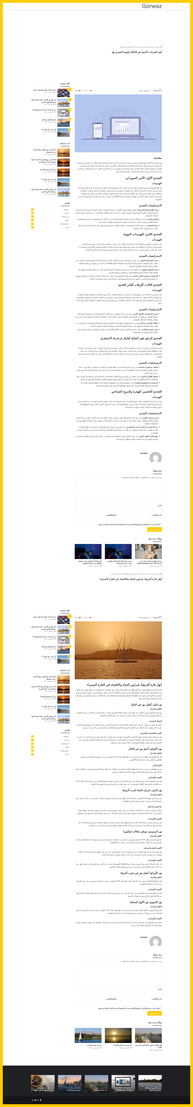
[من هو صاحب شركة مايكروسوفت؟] (63, 113)
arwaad (155, 91)
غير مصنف (64, 216)
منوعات (65, 209)
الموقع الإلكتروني (111, 515)
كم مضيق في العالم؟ (100, 1090)
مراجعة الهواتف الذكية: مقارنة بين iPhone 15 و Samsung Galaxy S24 (149, 562)
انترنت (66, 213)
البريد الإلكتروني (156, 515)
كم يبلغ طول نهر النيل (49, 120)
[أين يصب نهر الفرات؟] (63, 132)
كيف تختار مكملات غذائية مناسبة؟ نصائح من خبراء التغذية (43, 1089)
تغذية (66, 227)
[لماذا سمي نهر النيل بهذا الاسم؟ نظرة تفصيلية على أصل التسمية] (63, 162)
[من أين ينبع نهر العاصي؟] (63, 172)
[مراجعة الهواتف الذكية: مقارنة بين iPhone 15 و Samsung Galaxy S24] (148, 551)
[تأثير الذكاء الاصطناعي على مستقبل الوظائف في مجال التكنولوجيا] (88, 551)
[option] (150, 1083)
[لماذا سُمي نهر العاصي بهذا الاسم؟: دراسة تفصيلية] (63, 153)
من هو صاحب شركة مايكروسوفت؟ (44, 110)
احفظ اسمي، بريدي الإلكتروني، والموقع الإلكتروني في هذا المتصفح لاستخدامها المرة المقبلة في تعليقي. (129, 524)
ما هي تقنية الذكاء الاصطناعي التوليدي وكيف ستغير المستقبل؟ (119, 562)
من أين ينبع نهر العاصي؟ (48, 169)
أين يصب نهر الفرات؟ (49, 130)
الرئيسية (157, 47)
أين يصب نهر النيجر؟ (73, 1090)
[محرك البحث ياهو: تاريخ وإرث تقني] (63, 93)
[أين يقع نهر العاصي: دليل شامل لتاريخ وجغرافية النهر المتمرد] (63, 103)
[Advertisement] (96, 26)
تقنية (152, 47)
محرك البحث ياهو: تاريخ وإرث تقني (44, 90)
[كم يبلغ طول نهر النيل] (63, 122)
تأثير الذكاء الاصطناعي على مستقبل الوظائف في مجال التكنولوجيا (90, 562)
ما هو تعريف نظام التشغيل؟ (125, 1090)
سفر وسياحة (64, 224)
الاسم (159, 505)
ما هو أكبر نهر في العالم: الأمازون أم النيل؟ (153, 1089)
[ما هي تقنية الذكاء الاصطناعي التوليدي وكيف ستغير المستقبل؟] (118, 551)
